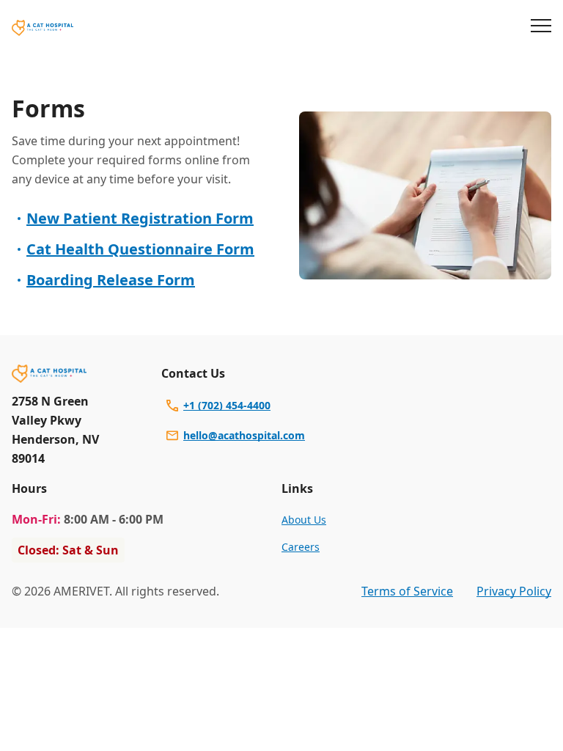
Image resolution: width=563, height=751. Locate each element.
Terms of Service (407, 591)
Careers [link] (301, 547)
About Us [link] (304, 520)
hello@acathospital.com (244, 435)
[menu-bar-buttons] (541, 28)
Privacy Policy (513, 591)
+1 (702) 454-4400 (227, 405)
